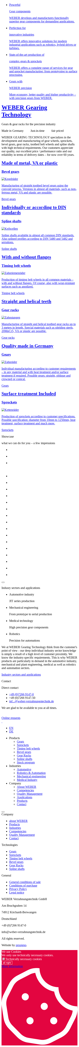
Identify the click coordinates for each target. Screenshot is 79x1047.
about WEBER (18, 821)
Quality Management (29, 793)
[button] (3, 811)
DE (11, 731)
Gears (20, 741)
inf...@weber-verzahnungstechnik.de (31, 701)
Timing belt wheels (28, 748)
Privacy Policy (18, 889)
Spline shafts (24, 759)
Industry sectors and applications (21, 674)
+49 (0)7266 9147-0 (21, 694)
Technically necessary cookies (23, 959)
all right (7, 962)
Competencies (25, 790)
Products (22, 800)
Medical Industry (27, 779)
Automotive (24, 769)
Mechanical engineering (31, 776)
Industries (15, 827)
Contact (21, 804)
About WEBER (26, 786)
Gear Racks (24, 755)
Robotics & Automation (31, 773)
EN (11, 728)
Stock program (26, 762)
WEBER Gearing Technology (24, 111)
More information (12, 966)
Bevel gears (24, 752)
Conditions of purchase (23, 885)
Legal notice (16, 892)
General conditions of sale (25, 882)
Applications (24, 797)
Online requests (11, 718)
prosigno (21, 945)
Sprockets (23, 745)
